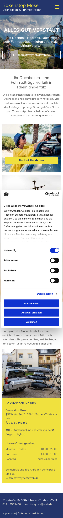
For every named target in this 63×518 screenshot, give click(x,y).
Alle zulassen (31, 303)
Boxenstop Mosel (21, 5)
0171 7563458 (18, 422)
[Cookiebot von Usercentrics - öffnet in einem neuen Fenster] (45, 194)
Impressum (9, 513)
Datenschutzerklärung (31, 513)
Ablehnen (31, 321)
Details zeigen (45, 293)
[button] (31, 55)
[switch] (54, 260)
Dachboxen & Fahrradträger (21, 10)
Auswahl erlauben (31, 312)
